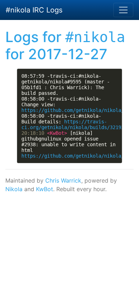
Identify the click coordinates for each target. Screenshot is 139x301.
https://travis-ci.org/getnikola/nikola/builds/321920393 (78, 124)
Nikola (13, 189)
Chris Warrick (63, 180)
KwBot (44, 189)
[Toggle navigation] (123, 10)
